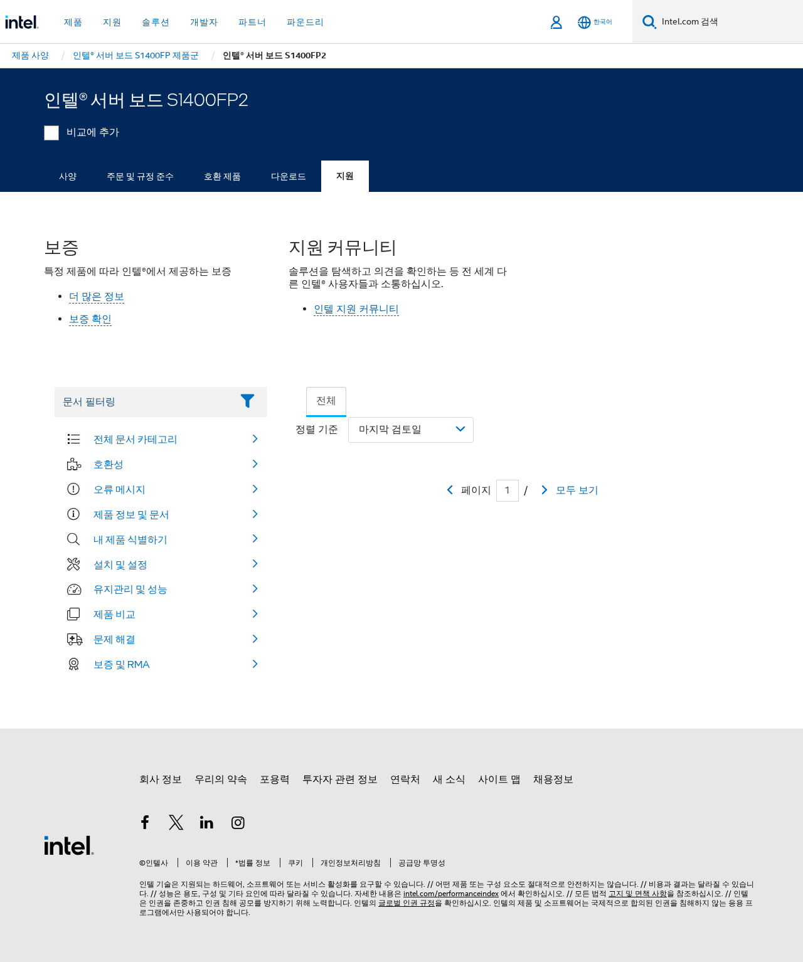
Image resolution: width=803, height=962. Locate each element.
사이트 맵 (499, 779)
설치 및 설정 (120, 564)
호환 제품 (222, 176)
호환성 (108, 464)
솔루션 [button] (156, 22)
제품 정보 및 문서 (131, 514)
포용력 (275, 779)
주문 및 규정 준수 (140, 176)
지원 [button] (112, 22)
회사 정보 (160, 779)
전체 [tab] (326, 400)
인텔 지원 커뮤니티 (356, 309)
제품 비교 (114, 614)
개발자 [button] (204, 22)
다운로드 (288, 176)
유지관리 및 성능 (130, 589)
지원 (345, 176)
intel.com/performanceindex (451, 893)
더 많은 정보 (96, 296)
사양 (68, 176)
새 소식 (449, 779)
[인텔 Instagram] (238, 824)
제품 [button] (73, 22)
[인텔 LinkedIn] (207, 824)
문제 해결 (114, 639)
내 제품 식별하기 (130, 539)
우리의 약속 (220, 779)
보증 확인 (90, 319)
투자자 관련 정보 (340, 779)
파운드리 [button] (305, 22)
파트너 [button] (252, 22)
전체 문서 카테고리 (135, 439)
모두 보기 (577, 490)
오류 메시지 (119, 489)
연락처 (405, 779)
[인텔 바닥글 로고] (69, 844)
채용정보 (553, 779)
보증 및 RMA (121, 664)
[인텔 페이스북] (145, 824)
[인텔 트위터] (176, 824)
